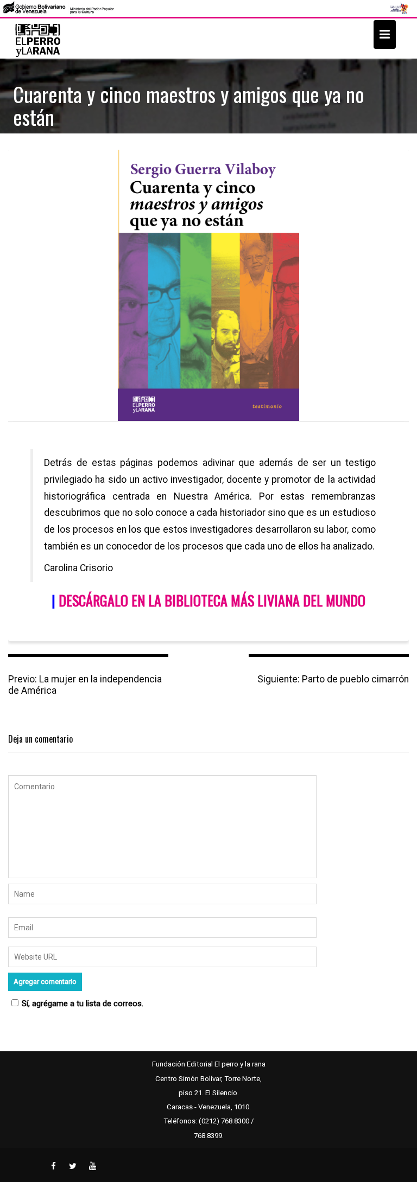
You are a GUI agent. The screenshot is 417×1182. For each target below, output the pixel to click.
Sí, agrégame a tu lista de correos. (82, 1003)
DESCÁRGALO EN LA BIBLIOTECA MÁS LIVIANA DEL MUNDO (212, 600)
